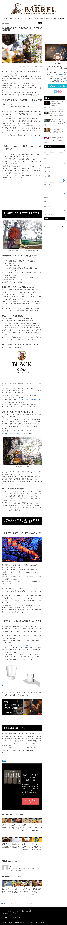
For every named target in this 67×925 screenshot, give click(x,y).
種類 (25, 18)
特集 (5, 760)
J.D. (10, 866)
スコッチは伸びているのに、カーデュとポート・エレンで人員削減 (53, 139)
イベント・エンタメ (49, 189)
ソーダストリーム (53, 18)
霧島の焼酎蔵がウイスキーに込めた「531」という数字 (56, 131)
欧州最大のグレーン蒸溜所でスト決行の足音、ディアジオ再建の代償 (53, 122)
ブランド (46, 180)
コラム (46, 150)
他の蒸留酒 (46, 18)
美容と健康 (47, 176)
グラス (46, 159)
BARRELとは (61, 18)
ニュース (11, 18)
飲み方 (22, 18)
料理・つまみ (47, 184)
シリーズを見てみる (30, 801)
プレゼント (30, 18)
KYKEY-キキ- (58, 78)
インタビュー (16, 18)
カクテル (46, 197)
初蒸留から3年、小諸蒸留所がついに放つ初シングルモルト (53, 104)
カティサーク (18, 433)
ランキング (35, 18)
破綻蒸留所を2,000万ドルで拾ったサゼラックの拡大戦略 (56, 113)
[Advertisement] (22, 193)
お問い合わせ (22, 917)
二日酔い (41, 18)
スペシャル (5, 18)
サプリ (46, 210)
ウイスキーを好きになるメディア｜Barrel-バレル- (22, 922)
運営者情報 (14, 917)
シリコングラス (27, 645)
